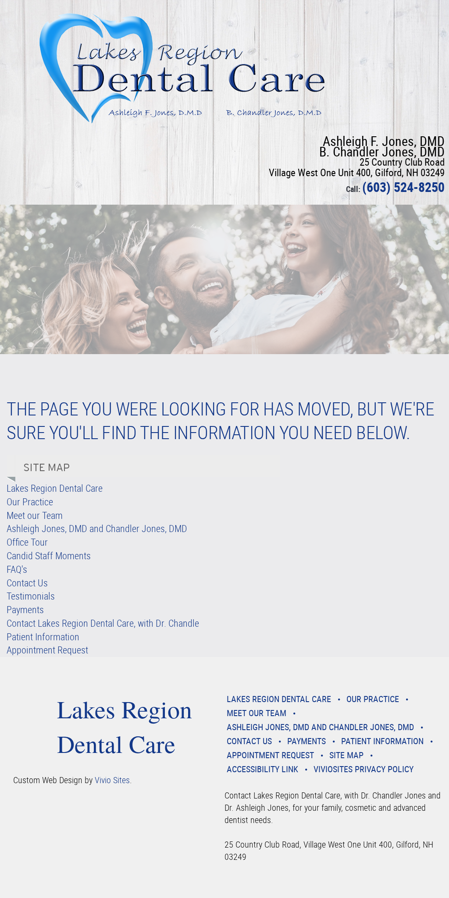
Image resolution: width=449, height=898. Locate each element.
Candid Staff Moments (49, 555)
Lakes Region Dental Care (55, 488)
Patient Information (43, 636)
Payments (25, 609)
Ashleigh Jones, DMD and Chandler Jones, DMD (97, 528)
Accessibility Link (262, 769)
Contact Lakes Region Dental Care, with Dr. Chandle (103, 623)
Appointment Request (47, 649)
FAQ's (17, 569)
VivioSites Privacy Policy (363, 769)
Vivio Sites (112, 780)
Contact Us (27, 582)
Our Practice (30, 501)
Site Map (346, 755)
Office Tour (27, 542)
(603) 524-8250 (403, 187)
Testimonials (31, 595)
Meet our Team (35, 515)
